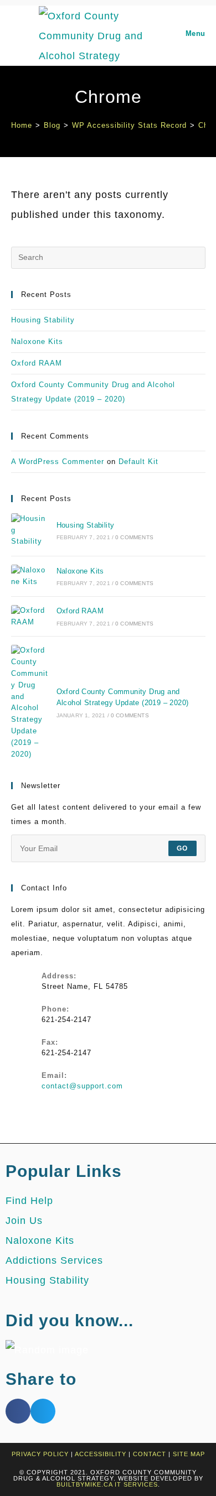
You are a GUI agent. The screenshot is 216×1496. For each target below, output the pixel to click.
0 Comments (134, 537)
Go (182, 848)
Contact (149, 1454)
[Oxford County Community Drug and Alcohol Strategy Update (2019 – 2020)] (30, 702)
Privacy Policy (40, 1454)
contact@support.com (82, 1086)
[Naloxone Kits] (30, 576)
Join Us (24, 1220)
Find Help (29, 1200)
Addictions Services (54, 1260)
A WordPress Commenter (57, 461)
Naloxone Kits (37, 341)
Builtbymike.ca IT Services (107, 1484)
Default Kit (138, 461)
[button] (18, 1411)
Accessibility (100, 1454)
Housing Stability (43, 320)
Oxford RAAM (36, 363)
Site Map (189, 1454)
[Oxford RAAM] (30, 616)
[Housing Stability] (30, 530)
